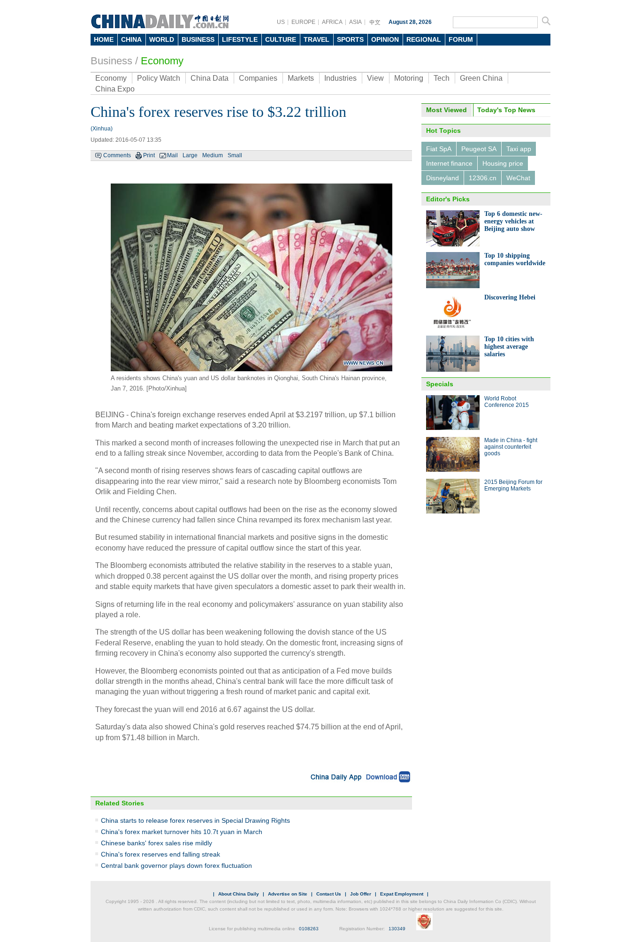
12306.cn (482, 178)
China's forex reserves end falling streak (160, 854)
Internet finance (449, 163)
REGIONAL (423, 39)
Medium (212, 155)
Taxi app (518, 149)
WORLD (161, 39)
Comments (117, 155)
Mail (172, 155)
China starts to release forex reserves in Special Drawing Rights (195, 820)
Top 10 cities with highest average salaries (509, 347)
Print (149, 155)
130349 (397, 928)
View (375, 78)
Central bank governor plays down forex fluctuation (176, 865)
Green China (481, 78)
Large (190, 155)
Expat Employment (401, 893)
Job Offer (360, 893)
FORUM (461, 39)
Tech (442, 78)
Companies (258, 78)
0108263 (309, 928)
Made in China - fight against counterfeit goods (510, 447)
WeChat (518, 178)
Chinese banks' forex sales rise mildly (156, 843)
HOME (104, 39)
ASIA (355, 22)
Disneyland (442, 178)
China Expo (115, 89)
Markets (301, 78)
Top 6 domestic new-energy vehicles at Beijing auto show (513, 221)
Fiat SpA (438, 149)
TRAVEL (316, 39)
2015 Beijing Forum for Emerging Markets (513, 485)
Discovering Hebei (509, 297)
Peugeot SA (478, 149)
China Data (210, 78)
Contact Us (328, 893)
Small (235, 155)
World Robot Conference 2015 (506, 401)
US (281, 22)
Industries (340, 78)
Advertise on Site (287, 893)
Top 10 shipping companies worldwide (514, 259)
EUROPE (303, 22)
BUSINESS (198, 39)
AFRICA (332, 22)
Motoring (408, 78)
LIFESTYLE (240, 39)
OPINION (385, 39)
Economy (162, 61)
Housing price (502, 163)
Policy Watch (158, 78)
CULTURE (280, 39)
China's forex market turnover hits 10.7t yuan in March (181, 831)
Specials (439, 384)
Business (111, 61)
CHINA (131, 39)
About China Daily (238, 893)
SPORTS (350, 39)
